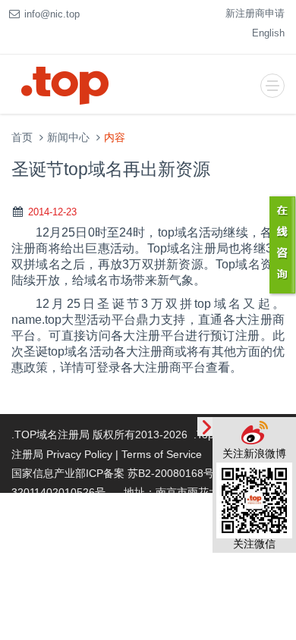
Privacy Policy (79, 454)
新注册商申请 (255, 13)
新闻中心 (68, 137)
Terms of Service (161, 454)
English (268, 33)
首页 (22, 137)
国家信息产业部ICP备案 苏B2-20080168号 (112, 473)
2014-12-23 (52, 212)
